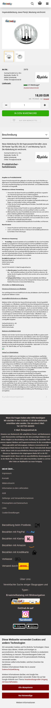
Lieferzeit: (6, 83)
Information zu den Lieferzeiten (15, 488)
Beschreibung (9, 134)
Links (4, 508)
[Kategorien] (47, 4)
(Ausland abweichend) (31, 88)
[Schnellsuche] (32, 4)
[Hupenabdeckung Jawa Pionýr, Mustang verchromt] (25, 33)
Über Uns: (25, 579)
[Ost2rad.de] (6, 4)
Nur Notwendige (25, 695)
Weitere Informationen (25, 702)
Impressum (7, 473)
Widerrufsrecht (8, 483)
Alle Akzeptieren (25, 687)
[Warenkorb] (40, 4)
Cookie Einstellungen (10, 513)
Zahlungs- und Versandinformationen (18, 498)
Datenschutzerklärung (10, 669)
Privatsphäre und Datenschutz (15, 503)
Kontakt (5, 478)
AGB (4, 493)
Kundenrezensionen (13, 396)
